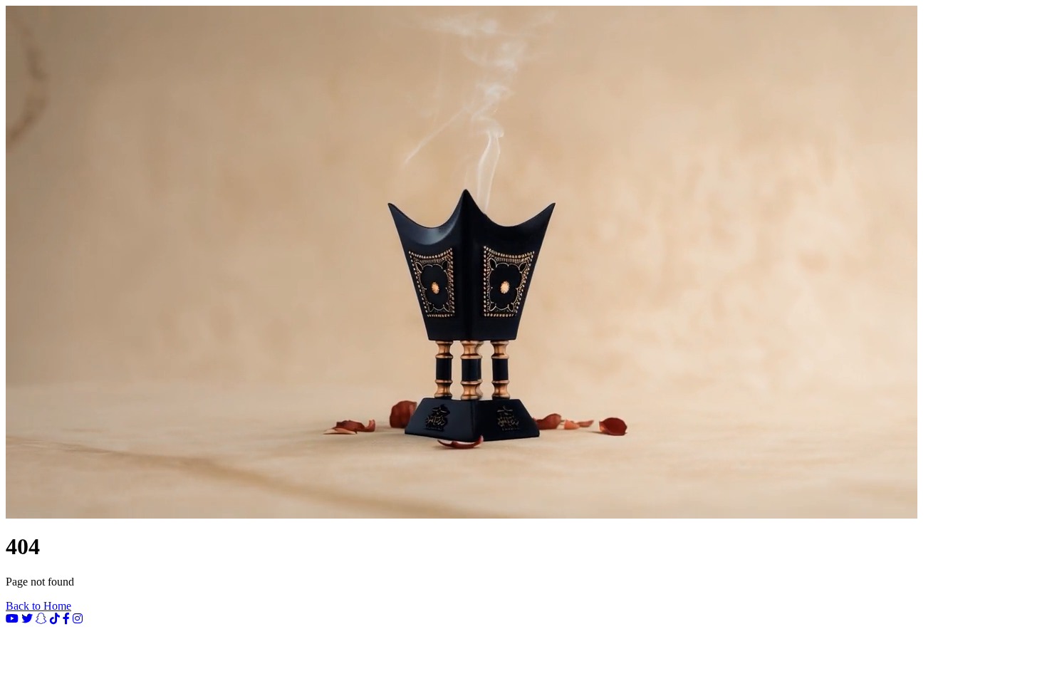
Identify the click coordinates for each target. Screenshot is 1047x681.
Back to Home (38, 606)
